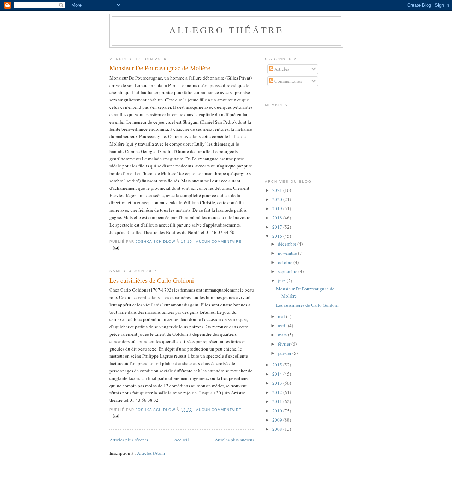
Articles (281, 69)
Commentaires (287, 81)
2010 (277, 410)
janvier (285, 353)
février (284, 344)
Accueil (181, 439)
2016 (277, 236)
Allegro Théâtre (226, 30)
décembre (287, 244)
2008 (277, 429)
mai (282, 316)
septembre (288, 271)
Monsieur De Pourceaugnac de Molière (159, 68)
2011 (277, 401)
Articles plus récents (128, 439)
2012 (277, 392)
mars (283, 334)
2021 (277, 190)
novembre (288, 253)
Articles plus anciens (234, 439)
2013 (277, 383)
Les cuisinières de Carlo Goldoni (151, 280)
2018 (277, 217)
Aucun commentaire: (219, 241)
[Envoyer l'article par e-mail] (115, 248)
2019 (277, 208)
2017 (277, 227)
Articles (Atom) (151, 453)
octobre (285, 262)
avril (283, 325)
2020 (277, 199)
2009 (277, 420)
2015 (277, 364)
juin (282, 280)
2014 (277, 374)
